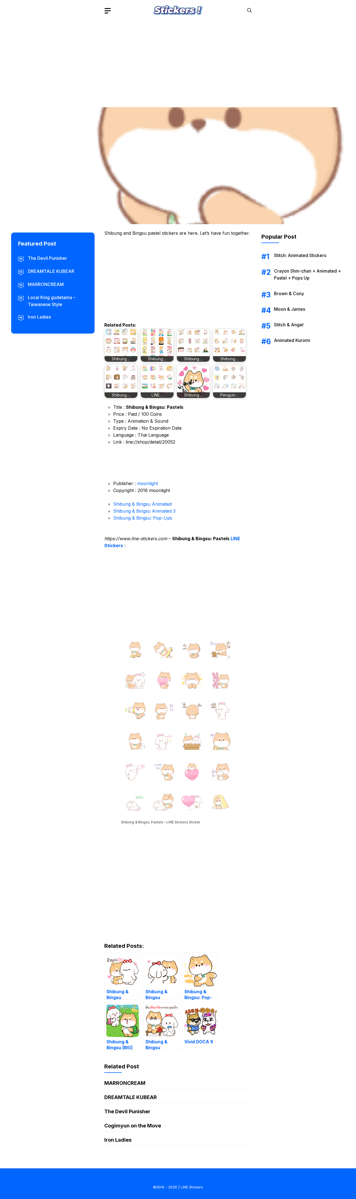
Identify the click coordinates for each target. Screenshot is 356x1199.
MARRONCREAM (124, 1083)
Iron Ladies (118, 1140)
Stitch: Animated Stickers (300, 255)
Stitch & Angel (288, 324)
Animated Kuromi (292, 340)
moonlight (147, 483)
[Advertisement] (178, 60)
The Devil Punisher (127, 1111)
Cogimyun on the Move (132, 1126)
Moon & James (289, 309)
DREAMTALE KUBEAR (130, 1097)
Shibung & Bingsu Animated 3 (144, 511)
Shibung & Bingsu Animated (142, 504)
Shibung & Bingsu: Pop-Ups (142, 518)
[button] (249, 10)
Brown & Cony (289, 293)
